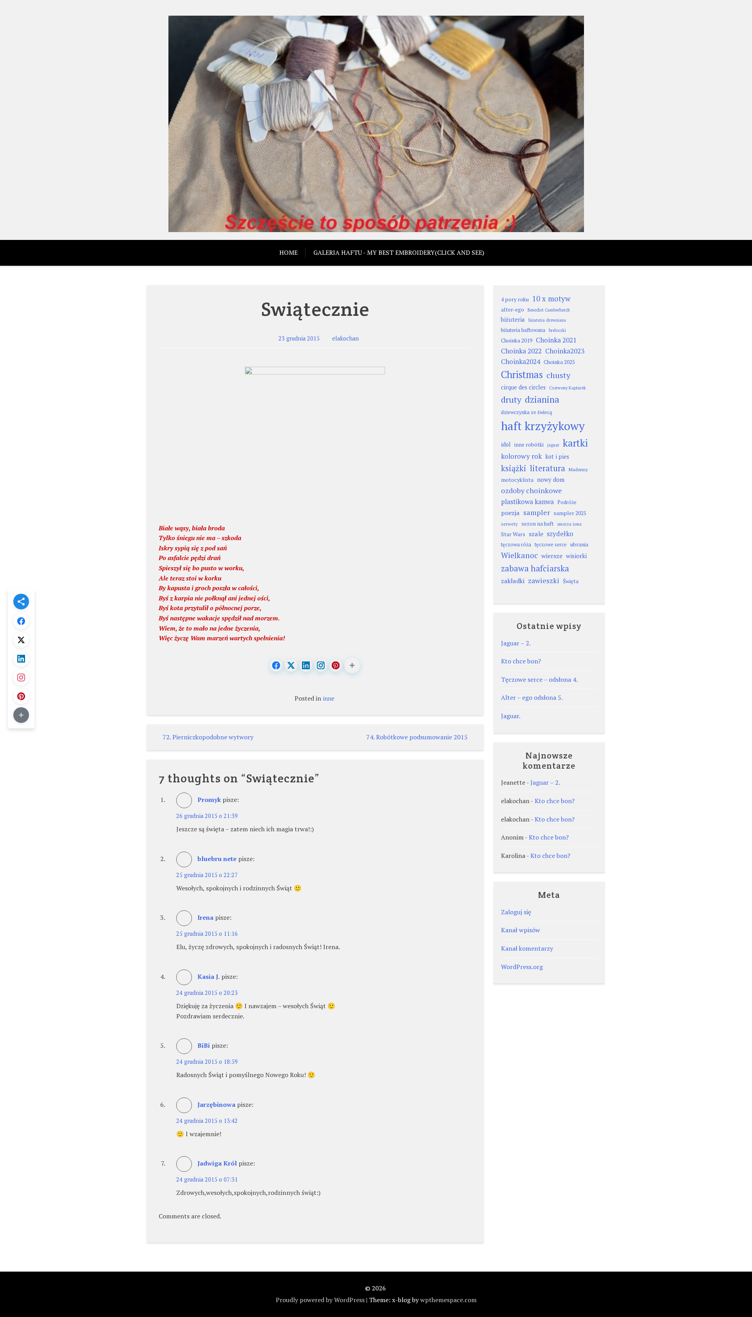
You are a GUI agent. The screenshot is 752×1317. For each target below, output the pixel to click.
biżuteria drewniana (547, 320)
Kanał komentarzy (527, 948)
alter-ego (512, 309)
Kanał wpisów (520, 930)
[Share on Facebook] (276, 665)
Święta (570, 581)
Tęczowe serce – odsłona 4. (539, 679)
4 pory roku (515, 299)
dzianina (542, 399)
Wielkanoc (519, 555)
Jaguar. (511, 716)
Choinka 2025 (559, 362)
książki (513, 468)
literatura (547, 468)
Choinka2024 (520, 361)
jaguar (553, 445)
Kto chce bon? (521, 661)
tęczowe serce (551, 544)
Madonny (578, 469)
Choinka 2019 (516, 340)
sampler (536, 512)
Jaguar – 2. (516, 643)
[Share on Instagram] (321, 665)
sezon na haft (537, 523)
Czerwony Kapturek (567, 388)
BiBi (203, 1045)
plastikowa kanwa (527, 501)
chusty (558, 375)
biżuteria (513, 319)
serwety (509, 524)
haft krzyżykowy (543, 425)
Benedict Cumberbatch (549, 310)
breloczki (557, 330)
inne (328, 698)
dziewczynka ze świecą (526, 412)
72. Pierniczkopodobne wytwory (208, 737)
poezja (510, 512)
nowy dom (550, 479)
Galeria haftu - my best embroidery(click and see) (398, 252)
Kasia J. (208, 976)
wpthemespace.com (448, 1299)
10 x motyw (551, 298)
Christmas (522, 374)
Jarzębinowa (216, 1104)
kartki (575, 442)
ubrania (579, 544)
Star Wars (513, 534)
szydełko (560, 533)
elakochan (345, 338)
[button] (352, 665)
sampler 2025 (569, 513)
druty (511, 399)
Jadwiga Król (217, 1163)
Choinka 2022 (521, 350)
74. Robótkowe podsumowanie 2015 (417, 737)
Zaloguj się (516, 912)
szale (536, 534)
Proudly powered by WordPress (320, 1299)
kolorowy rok (521, 456)
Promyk (209, 799)
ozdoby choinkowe (531, 490)
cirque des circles (523, 387)
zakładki (512, 581)
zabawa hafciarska (535, 568)
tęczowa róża (516, 544)
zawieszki (543, 580)
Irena (205, 917)
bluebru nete (217, 858)
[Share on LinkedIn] (306, 665)
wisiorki (576, 556)
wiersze (551, 555)
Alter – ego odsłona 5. (532, 697)
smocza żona (569, 524)
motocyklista (517, 479)
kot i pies (557, 456)
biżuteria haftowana (523, 330)
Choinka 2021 (556, 339)
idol (506, 444)
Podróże (567, 502)
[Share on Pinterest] (335, 665)
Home (288, 252)
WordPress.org (522, 966)
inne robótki (529, 444)
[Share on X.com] (291, 665)
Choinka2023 (564, 350)
